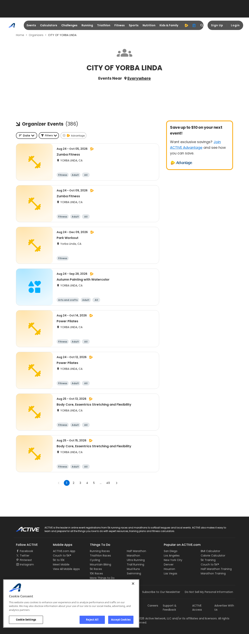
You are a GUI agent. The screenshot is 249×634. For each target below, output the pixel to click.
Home (20, 35)
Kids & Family (169, 25)
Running (87, 25)
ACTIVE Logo (24, 528)
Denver (169, 564)
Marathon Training (213, 573)
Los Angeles (172, 555)
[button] (49, 135)
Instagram (27, 564)
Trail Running (135, 564)
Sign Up (217, 25)
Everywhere (139, 78)
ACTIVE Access (197, 608)
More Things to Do (102, 578)
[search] (201, 25)
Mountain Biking (100, 564)
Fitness (119, 25)
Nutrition (149, 25)
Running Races (100, 551)
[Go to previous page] (59, 483)
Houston (169, 569)
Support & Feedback (169, 608)
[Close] (133, 583)
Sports (134, 25)
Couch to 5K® (62, 555)
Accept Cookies (121, 619)
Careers (152, 606)
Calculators (48, 25)
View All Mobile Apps (66, 569)
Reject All (92, 619)
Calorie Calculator (213, 555)
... (101, 483)
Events (31, 25)
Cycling (95, 560)
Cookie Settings (26, 619)
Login (235, 25)
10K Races (96, 573)
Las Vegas (170, 573)
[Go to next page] (116, 483)
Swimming (134, 573)
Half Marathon (136, 551)
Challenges (69, 25)
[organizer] (194, 25)
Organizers (36, 35)
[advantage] (186, 25)
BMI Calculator (210, 551)
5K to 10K (59, 560)
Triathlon (103, 25)
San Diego (170, 551)
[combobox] (26, 135)
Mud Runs (133, 569)
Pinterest (26, 560)
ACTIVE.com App (64, 551)
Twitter (24, 555)
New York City (173, 560)
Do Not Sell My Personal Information (209, 592)
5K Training (208, 560)
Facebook (26, 551)
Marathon (133, 555)
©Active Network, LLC (152, 618)
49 (108, 483)
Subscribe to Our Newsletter (161, 592)
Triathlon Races (100, 555)
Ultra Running (136, 560)
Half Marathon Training (216, 569)
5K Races (96, 569)
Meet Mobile (61, 564)
